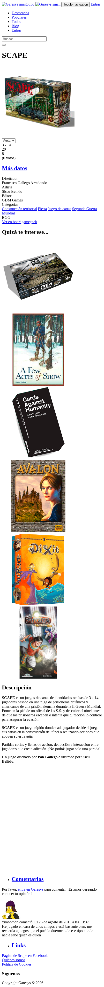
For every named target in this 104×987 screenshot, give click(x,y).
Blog (15, 26)
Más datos (14, 168)
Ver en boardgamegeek (19, 222)
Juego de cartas (59, 209)
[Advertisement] (52, 819)
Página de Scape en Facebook (25, 956)
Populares (19, 17)
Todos (16, 22)
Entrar (95, 4)
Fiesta (42, 209)
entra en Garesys (30, 889)
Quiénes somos (13, 960)
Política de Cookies (16, 964)
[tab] (57, 879)
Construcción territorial (19, 209)
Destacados (20, 13)
